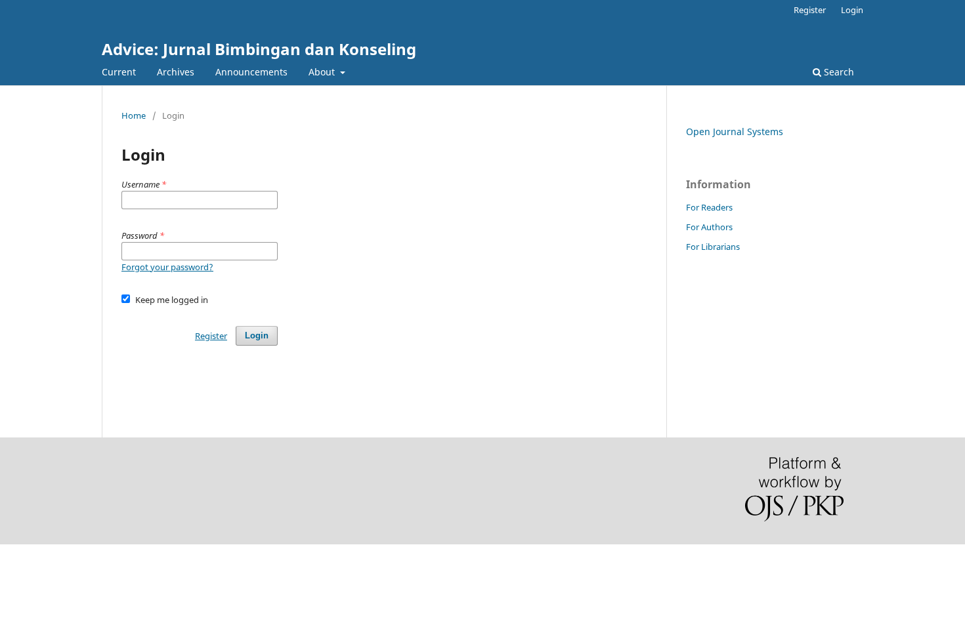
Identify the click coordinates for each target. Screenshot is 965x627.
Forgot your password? (167, 267)
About (323, 72)
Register (810, 10)
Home (133, 115)
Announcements (251, 72)
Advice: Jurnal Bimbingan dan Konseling (259, 49)
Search (837, 72)
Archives (175, 72)
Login (852, 10)
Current (119, 72)
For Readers (709, 207)
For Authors (709, 227)
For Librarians (713, 247)
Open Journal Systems (734, 131)
